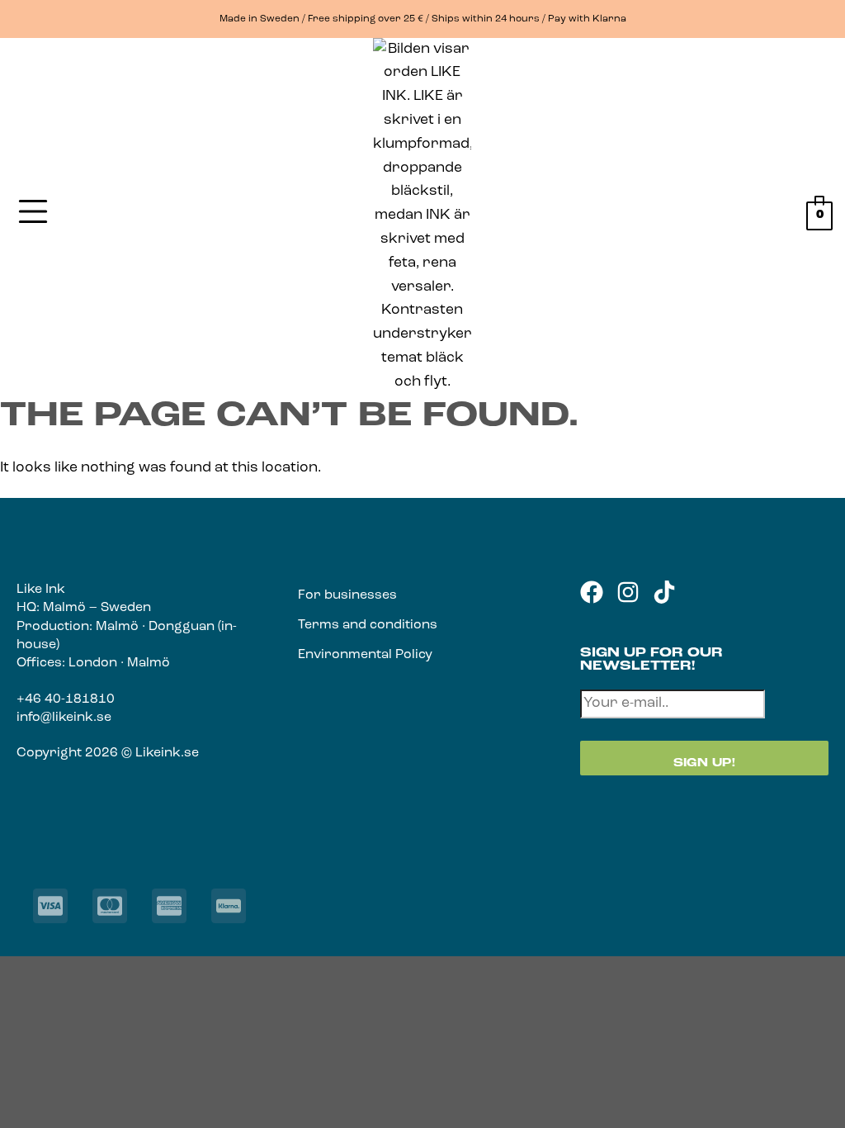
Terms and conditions (367, 625)
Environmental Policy (365, 654)
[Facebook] (591, 592)
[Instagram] (628, 592)
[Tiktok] (664, 592)
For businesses (347, 595)
